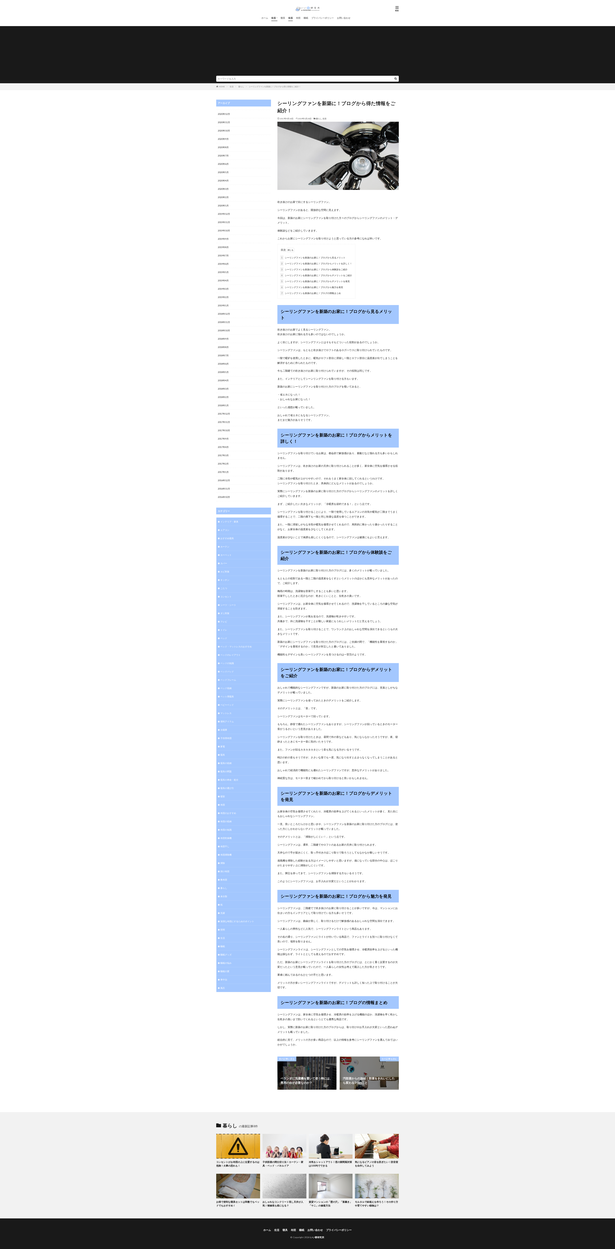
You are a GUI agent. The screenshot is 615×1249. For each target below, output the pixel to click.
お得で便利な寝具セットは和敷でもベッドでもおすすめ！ (237, 1203)
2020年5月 (223, 172)
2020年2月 (223, 197)
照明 (222, 929)
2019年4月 (223, 280)
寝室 (222, 796)
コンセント (226, 596)
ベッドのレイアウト (230, 654)
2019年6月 (223, 263)
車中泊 (223, 979)
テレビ (223, 621)
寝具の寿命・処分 (229, 779)
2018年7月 (223, 355)
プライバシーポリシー (322, 17)
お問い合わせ (343, 17)
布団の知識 (226, 829)
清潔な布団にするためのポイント (237, 921)
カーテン (224, 546)
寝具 (283, 17)
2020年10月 (224, 130)
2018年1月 (223, 405)
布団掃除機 (226, 854)
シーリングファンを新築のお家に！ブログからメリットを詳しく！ (316, 263)
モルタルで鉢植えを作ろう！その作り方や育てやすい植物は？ (376, 1203)
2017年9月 (223, 438)
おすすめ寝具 (227, 538)
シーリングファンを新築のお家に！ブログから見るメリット (313, 257)
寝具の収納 (226, 763)
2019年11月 (224, 222)
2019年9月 (223, 238)
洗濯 (222, 913)
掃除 (222, 863)
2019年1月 (223, 305)
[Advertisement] (307, 51)
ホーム (264, 17)
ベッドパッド (227, 671)
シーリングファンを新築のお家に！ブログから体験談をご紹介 (314, 269)
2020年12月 (224, 114)
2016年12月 (224, 480)
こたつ (223, 588)
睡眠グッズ (226, 954)
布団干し (224, 846)
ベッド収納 (226, 688)
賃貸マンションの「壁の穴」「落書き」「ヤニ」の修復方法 (330, 1203)
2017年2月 (223, 463)
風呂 (222, 988)
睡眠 (306, 17)
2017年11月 (224, 422)
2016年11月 (224, 488)
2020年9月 (223, 139)
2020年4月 (223, 180)
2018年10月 (224, 330)
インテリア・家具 (229, 521)
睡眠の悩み (226, 963)
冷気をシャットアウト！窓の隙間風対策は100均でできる (330, 1163)
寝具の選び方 (227, 788)
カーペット (226, 555)
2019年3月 (223, 288)
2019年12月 (224, 213)
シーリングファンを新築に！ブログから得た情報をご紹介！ (275, 86)
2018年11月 (224, 322)
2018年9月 (223, 338)
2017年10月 (224, 430)
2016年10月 (224, 497)
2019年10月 (224, 230)
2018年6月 (223, 363)
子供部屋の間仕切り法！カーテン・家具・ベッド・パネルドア (282, 1163)
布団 (298, 17)
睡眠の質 (224, 971)
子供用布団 (226, 738)
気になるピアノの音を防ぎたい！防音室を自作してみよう (376, 1163)
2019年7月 (223, 255)
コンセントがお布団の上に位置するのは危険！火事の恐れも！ (237, 1163)
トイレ (223, 630)
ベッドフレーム (228, 679)
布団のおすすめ (228, 813)
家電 (222, 746)
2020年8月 (223, 147)
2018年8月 (223, 347)
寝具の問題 (226, 771)
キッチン (224, 580)
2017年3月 (223, 455)
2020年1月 (223, 205)
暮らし (241, 86)
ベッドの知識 (227, 663)
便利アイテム (227, 721)
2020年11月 (224, 122)
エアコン (224, 530)
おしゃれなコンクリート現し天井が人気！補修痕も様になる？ (282, 1203)
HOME (222, 86)
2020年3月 (223, 189)
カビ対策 (224, 571)
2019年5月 (223, 272)
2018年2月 (223, 397)
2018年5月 (223, 372)
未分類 (223, 896)
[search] (395, 79)
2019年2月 (223, 297)
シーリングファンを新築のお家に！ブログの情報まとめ (311, 293)
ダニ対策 (224, 613)
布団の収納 (226, 821)
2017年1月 (223, 472)
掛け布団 (224, 871)
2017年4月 (223, 447)
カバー (223, 563)
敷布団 (223, 879)
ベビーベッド (227, 704)
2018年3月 (223, 388)
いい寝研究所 (317, 1237)
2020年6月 (223, 164)
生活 (273, 17)
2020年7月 (223, 155)
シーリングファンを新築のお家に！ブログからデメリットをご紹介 (316, 275)
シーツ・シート (228, 605)
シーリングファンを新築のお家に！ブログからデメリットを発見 (315, 281)
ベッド (223, 638)
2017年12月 (224, 413)
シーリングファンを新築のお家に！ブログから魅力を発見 (312, 287)
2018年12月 (224, 313)
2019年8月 (223, 247)
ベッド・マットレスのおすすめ (236, 646)
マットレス (226, 713)
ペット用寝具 (227, 696)
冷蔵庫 (223, 729)
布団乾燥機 (226, 838)
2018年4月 (223, 380)
